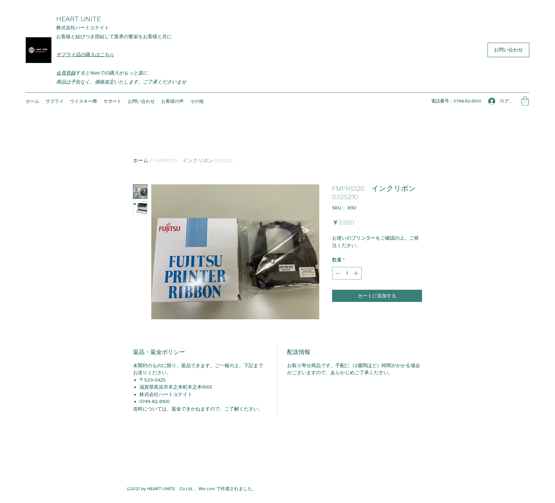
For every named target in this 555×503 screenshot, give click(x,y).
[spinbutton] (347, 273)
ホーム (140, 160)
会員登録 (65, 72)
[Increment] (356, 273)
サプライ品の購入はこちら (85, 54)
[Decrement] (337, 273)
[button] (525, 101)
